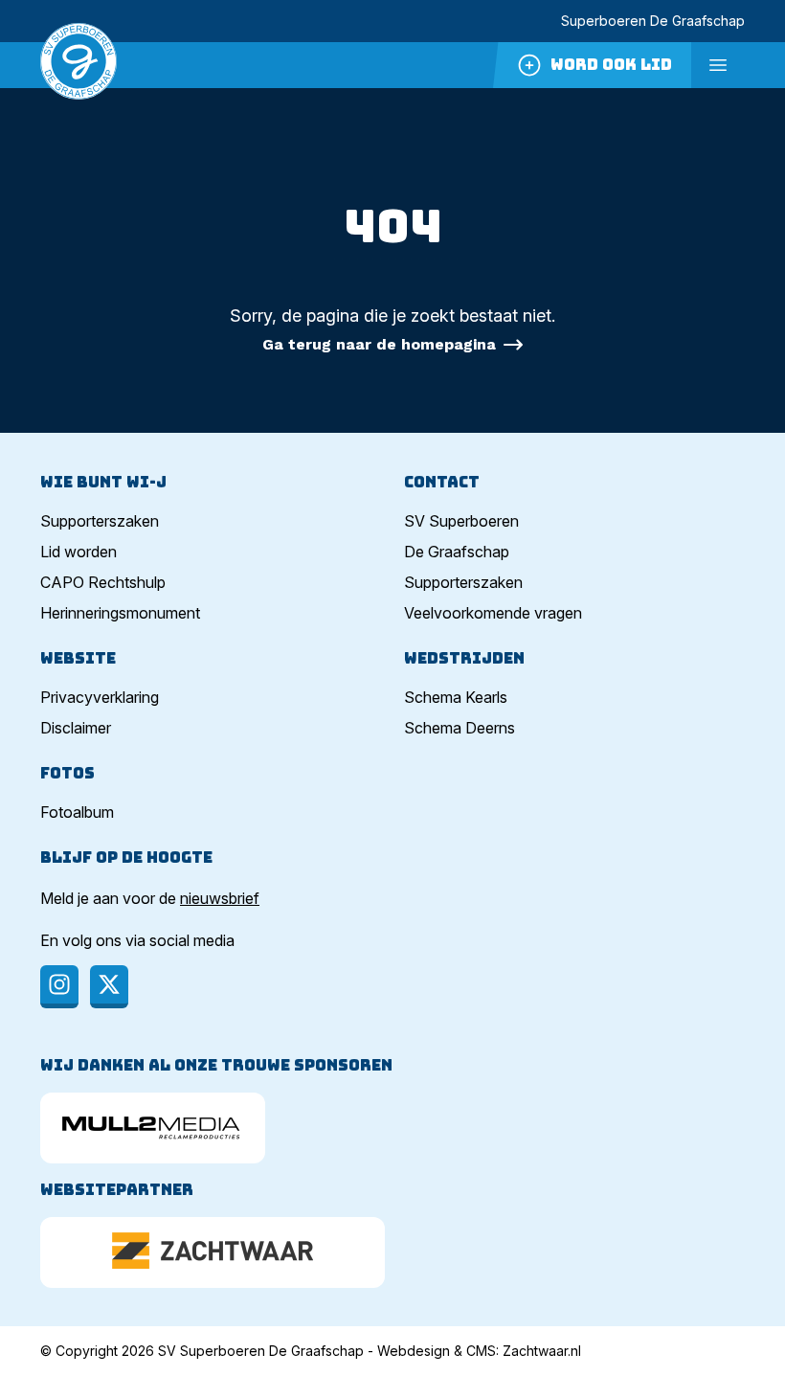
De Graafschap (456, 551)
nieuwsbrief (219, 898)
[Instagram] (59, 986)
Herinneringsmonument (120, 612)
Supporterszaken (99, 520)
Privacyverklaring (99, 697)
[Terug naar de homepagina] (78, 65)
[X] (109, 986)
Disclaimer (75, 727)
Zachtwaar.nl (542, 1350)
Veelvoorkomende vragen (493, 612)
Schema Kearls (455, 697)
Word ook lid (611, 65)
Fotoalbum (77, 812)
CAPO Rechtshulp (103, 582)
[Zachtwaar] (212, 1252)
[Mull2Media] (152, 1128)
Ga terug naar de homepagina (379, 344)
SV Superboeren (461, 520)
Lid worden (78, 551)
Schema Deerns (459, 727)
